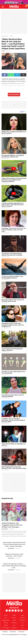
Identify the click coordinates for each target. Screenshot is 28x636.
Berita (11, 36)
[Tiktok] (15, 610)
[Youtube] (18, 610)
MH (4, 51)
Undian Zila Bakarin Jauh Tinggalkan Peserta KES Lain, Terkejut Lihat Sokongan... (12, 525)
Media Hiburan (5, 36)
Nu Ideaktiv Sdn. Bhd (13, 634)
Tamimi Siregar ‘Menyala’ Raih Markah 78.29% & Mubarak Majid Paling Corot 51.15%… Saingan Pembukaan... (14, 544)
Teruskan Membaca (14, 94)
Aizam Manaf (5, 529)
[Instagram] (10, 610)
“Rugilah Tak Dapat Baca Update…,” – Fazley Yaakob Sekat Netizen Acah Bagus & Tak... (14, 565)
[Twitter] (13, 610)
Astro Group (24, 634)
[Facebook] (7, 610)
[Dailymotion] (21, 610)
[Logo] (14, 6)
